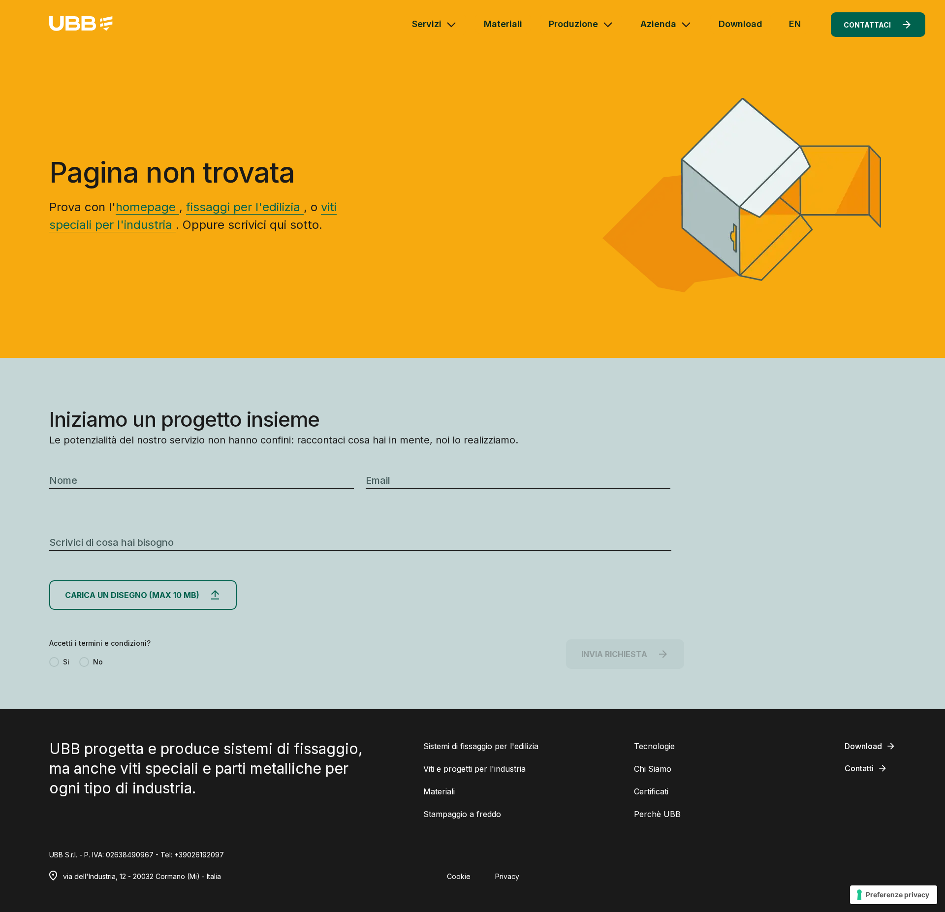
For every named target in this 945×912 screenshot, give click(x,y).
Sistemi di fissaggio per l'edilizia (480, 746)
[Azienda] (686, 25)
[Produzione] (608, 25)
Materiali (503, 24)
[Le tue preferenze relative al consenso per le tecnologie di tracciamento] (893, 894)
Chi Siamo (652, 769)
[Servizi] (451, 25)
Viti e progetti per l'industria (474, 769)
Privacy (507, 876)
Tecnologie (654, 746)
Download (740, 24)
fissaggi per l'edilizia (245, 207)
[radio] (59, 662)
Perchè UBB (657, 814)
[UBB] (81, 24)
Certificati (651, 791)
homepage (147, 207)
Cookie (459, 876)
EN (795, 24)
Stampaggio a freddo (462, 814)
